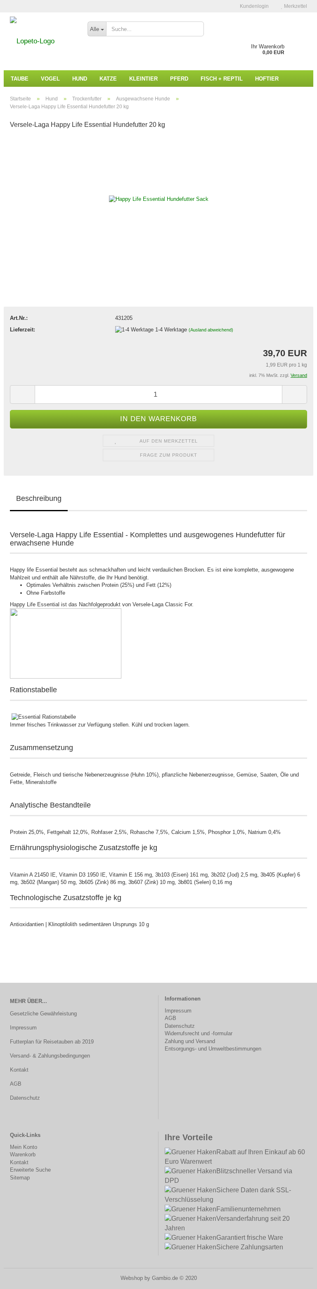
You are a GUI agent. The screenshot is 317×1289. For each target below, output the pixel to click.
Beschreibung (39, 498)
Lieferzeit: (22, 329)
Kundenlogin (254, 6)
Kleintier (143, 79)
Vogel (50, 79)
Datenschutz (25, 1098)
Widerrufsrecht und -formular (198, 1033)
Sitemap (20, 1178)
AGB (15, 1084)
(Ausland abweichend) (211, 329)
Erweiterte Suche (30, 1170)
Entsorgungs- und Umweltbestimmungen (213, 1049)
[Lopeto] (42, 41)
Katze (108, 79)
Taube (19, 79)
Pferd (179, 79)
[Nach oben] (294, 1277)
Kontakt (19, 1070)
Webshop (132, 1278)
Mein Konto (23, 1147)
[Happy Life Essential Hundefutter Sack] (158, 199)
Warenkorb (22, 1154)
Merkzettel (295, 6)
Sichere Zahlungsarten (249, 1247)
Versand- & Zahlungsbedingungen (50, 1056)
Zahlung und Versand (190, 1041)
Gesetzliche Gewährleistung (43, 1013)
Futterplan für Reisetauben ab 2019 (52, 1042)
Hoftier (267, 79)
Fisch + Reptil (222, 79)
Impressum (23, 1028)
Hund (79, 79)
